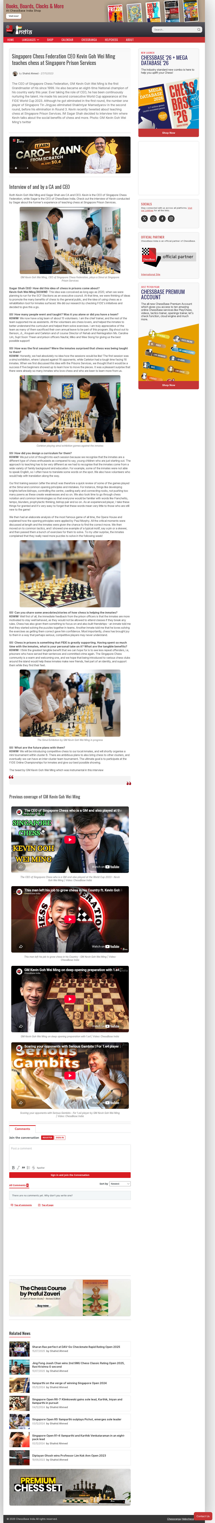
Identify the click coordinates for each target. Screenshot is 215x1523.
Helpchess (111, 40)
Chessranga (89, 40)
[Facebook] (162, 218)
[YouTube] (153, 218)
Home (10, 40)
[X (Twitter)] (144, 218)
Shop (50, 40)
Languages (29, 40)
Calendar (67, 40)
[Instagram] (171, 218)
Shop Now (168, 132)
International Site (150, 274)
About (130, 40)
